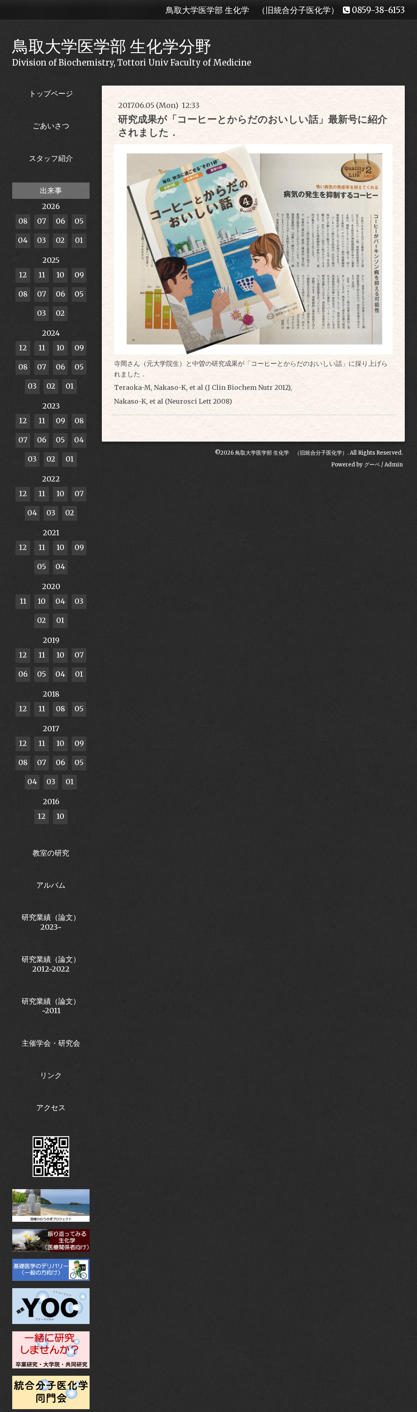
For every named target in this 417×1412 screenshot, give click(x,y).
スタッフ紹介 (51, 158)
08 (23, 221)
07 (41, 221)
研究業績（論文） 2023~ (51, 922)
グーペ (372, 464)
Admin (393, 464)
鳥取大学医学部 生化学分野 (111, 46)
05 (79, 221)
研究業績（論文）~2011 (51, 1005)
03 (41, 240)
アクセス (51, 1107)
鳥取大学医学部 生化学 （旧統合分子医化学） (291, 452)
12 (23, 274)
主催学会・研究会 (51, 1043)
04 (23, 240)
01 (79, 240)
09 (79, 274)
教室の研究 (51, 853)
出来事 (51, 190)
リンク (51, 1075)
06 (60, 221)
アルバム (51, 885)
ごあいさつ (51, 125)
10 (60, 274)
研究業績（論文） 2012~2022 (51, 964)
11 (41, 274)
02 (60, 240)
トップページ (51, 93)
